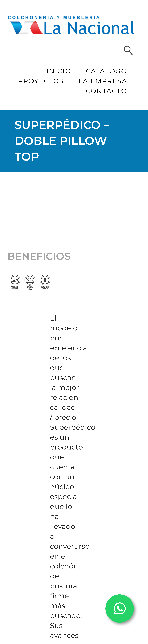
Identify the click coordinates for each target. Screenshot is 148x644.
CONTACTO (106, 91)
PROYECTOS (41, 81)
